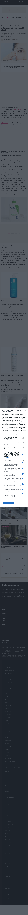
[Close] (25, 410)
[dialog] (14, 457)
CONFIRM (8, 503)
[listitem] (14, 435)
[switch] (23, 438)
